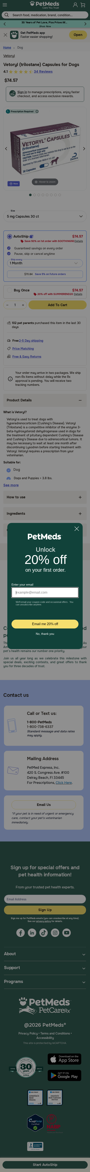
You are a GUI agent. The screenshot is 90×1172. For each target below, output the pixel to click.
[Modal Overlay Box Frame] (45, 586)
